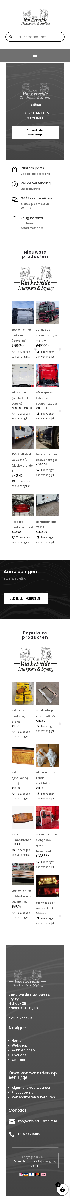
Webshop (19, 1045)
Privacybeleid (23, 1092)
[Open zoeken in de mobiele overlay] (35, 37)
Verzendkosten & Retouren (33, 1097)
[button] (23, 354)
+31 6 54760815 (29, 1134)
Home (16, 1040)
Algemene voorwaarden (31, 1087)
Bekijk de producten (25, 598)
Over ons (19, 1055)
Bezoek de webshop (35, 132)
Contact (18, 1060)
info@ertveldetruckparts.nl (37, 1121)
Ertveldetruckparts (27, 1161)
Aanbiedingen (23, 1050)
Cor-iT (35, 1166)
